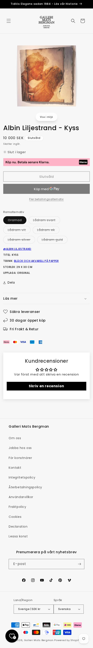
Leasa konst (18, 536)
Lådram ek (48, 231)
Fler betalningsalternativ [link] (46, 199)
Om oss (15, 438)
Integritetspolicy (22, 477)
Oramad (17, 221)
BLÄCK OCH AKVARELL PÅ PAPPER (36, 261)
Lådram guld (54, 240)
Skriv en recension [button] (46, 386)
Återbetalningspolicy (25, 487)
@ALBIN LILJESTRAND (17, 249)
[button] (8, 21)
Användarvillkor (21, 497)
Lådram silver (21, 240)
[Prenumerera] (79, 564)
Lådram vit (19, 231)
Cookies (15, 517)
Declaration (18, 526)
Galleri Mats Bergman (39, 640)
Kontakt (15, 467)
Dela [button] (11, 282)
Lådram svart (46, 221)
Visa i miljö (46, 116)
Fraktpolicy (17, 507)
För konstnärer (20, 458)
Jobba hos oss (20, 448)
